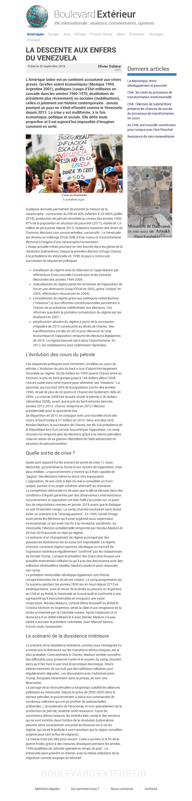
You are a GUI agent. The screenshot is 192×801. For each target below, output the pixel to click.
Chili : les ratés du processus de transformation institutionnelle (149, 95)
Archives (151, 789)
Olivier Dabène (109, 66)
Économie (136, 34)
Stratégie (156, 34)
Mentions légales (47, 789)
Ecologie (33, 40)
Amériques (35, 34)
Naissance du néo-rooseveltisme (150, 136)
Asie (66, 34)
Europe (53, 34)
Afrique (80, 34)
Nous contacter (122, 789)
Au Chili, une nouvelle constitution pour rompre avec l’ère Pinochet (151, 127)
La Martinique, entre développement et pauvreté (147, 83)
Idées (121, 34)
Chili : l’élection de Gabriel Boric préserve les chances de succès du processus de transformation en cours (150, 111)
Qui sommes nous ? (85, 789)
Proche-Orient (101, 34)
